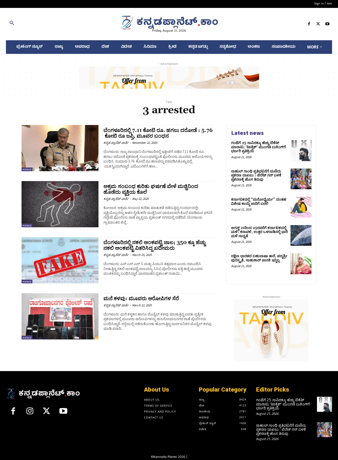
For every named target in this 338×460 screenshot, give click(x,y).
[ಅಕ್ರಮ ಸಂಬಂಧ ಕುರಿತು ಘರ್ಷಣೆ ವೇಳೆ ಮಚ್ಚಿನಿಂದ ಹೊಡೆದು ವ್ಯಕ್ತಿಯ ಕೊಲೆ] (60, 204)
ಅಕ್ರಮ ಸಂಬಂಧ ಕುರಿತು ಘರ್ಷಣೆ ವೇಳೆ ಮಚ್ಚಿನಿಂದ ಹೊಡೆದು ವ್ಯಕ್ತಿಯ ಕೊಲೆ (150, 189)
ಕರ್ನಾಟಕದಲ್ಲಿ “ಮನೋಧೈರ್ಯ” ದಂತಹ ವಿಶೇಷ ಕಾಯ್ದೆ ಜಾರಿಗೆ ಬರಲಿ (258, 201)
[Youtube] (327, 24)
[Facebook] (309, 24)
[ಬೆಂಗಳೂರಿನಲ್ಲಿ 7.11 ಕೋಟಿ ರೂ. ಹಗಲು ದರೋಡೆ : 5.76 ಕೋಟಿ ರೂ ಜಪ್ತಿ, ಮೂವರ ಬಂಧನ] (60, 148)
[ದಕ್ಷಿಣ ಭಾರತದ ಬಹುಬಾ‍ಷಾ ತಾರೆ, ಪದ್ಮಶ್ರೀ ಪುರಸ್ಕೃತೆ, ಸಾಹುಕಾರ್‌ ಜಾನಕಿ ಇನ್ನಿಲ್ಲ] (301, 263)
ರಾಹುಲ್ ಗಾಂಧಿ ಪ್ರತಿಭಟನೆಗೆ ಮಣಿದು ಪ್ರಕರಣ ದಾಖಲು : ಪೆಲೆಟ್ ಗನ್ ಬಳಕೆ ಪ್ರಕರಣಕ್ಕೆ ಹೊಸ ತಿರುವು (256, 175)
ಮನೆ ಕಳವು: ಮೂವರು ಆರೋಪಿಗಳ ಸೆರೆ (141, 298)
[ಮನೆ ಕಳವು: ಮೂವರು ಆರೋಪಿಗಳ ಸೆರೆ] (60, 316)
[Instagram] (30, 413)
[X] (318, 24)
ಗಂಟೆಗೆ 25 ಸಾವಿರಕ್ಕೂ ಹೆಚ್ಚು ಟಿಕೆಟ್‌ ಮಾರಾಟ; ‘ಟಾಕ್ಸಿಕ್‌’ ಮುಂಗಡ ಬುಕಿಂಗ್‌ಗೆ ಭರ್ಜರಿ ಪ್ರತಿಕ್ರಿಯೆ (258, 147)
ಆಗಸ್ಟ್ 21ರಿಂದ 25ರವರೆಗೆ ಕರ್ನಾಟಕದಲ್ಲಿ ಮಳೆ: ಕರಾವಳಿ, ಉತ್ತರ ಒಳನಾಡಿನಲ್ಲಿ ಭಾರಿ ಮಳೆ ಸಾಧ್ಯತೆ (259, 232)
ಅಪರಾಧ (27, 169)
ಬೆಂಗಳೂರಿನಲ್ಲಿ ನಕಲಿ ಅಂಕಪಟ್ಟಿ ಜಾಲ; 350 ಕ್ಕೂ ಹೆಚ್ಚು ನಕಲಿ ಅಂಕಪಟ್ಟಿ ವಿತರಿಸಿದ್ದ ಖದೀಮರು (154, 245)
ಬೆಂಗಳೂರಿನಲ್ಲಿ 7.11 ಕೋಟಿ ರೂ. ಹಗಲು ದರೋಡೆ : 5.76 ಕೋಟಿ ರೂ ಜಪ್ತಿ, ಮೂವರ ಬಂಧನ (158, 133)
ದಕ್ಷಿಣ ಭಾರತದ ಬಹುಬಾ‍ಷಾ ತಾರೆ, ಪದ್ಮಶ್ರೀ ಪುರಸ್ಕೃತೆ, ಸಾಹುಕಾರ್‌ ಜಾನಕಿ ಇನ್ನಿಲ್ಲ (259, 258)
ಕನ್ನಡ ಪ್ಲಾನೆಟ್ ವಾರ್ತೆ (116, 143)
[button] (58, 24)
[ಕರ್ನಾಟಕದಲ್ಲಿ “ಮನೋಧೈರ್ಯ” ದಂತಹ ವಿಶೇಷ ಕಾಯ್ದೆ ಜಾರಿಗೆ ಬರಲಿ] (301, 207)
